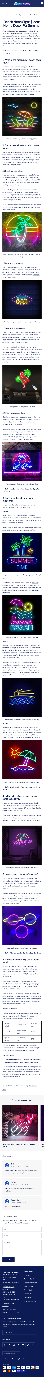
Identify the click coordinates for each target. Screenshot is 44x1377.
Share (4, 1090)
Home (4, 15)
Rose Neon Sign (15, 787)
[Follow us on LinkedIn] (32, 1344)
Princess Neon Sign (16, 953)
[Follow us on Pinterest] (18, 1344)
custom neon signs (26, 36)
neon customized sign (14, 986)
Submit (8, 1260)
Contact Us (27, 1294)
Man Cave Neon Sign (17, 489)
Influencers (28, 1297)
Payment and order (30, 1282)
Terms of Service (20, 1223)
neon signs (36, 275)
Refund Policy (28, 1286)
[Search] (7, 4)
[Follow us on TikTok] (27, 1344)
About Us (27, 1275)
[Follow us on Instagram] (14, 1344)
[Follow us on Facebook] (4, 1344)
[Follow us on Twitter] (9, 1344)
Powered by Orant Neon (19, 1359)
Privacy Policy (7, 1223)
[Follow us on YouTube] (23, 1344)
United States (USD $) (10, 1353)
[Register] (33, 1332)
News (8, 15)
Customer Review (30, 1301)
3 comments (33, 1086)
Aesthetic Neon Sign (25, 51)
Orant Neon (18, 1074)
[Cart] (40, 4)
